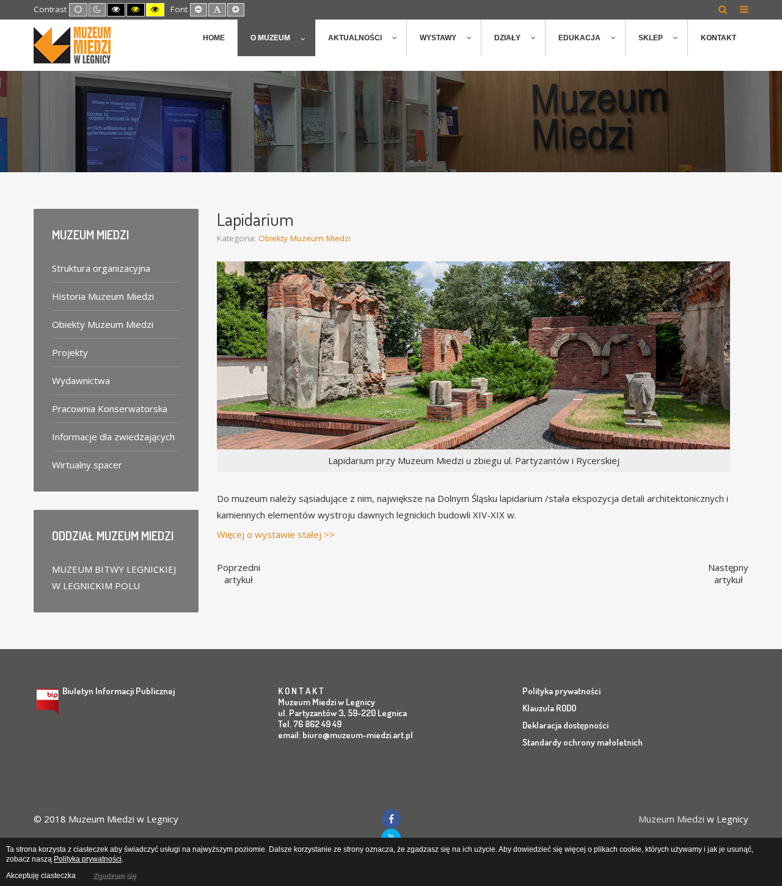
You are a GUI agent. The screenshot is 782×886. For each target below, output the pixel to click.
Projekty (70, 352)
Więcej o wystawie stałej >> (276, 534)
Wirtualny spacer (87, 465)
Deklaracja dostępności (565, 725)
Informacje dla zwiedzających (113, 436)
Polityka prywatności (561, 691)
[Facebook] (391, 819)
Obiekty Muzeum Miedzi (304, 238)
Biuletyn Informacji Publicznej (118, 691)
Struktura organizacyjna (101, 268)
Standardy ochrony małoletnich (582, 742)
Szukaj (723, 9)
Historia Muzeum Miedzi (103, 296)
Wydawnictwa (81, 380)
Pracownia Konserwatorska (109, 408)
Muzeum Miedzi (671, 819)
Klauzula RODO (549, 708)
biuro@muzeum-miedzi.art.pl (357, 735)
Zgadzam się (114, 875)
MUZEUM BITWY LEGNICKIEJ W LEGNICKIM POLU (114, 577)
